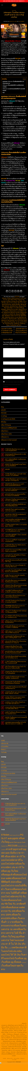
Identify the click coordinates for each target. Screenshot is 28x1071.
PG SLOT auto (22, 298)
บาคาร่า (24, 301)
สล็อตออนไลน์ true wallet (12, 309)
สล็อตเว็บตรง (4, 431)
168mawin (4, 298)
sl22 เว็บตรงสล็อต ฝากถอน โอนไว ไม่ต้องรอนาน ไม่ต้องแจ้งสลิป (15, 667)
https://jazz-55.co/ (6, 1007)
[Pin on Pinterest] (18, 291)
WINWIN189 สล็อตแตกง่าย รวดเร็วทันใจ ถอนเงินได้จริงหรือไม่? (14, 484)
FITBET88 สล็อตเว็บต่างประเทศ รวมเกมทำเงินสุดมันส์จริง (15, 449)
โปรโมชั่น (4, 752)
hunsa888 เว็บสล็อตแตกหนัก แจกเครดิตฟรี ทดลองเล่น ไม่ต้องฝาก (14, 591)
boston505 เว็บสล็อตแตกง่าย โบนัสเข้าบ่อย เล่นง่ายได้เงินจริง (15, 489)
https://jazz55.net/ (7, 1002)
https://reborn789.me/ (20, 1000)
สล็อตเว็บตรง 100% (6, 434)
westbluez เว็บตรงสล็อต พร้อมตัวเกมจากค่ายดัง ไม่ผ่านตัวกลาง (15, 702)
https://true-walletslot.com (9, 1005)
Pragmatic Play (21, 299)
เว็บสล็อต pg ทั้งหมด (11, 962)
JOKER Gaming (15, 298)
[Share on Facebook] (9, 291)
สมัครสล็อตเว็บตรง (14, 306)
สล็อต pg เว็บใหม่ (22, 306)
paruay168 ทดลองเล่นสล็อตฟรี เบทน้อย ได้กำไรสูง (16, 560)
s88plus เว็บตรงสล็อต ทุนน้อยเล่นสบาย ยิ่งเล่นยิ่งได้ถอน (15, 621)
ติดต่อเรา (3, 749)
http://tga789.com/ (18, 987)
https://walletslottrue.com (18, 1002)
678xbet (9, 298)
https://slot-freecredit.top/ (15, 1023)
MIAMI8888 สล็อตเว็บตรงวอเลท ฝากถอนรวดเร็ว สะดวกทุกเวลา (15, 606)
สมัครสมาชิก (4, 743)
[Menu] (2, 5)
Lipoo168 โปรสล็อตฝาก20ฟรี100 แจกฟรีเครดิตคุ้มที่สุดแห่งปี (7, 330)
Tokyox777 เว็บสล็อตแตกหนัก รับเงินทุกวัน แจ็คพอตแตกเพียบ (16, 611)
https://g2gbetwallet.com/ (8, 1011)
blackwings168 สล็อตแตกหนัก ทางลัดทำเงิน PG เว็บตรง (15, 454)
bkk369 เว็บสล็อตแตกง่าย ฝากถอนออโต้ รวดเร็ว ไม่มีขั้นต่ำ (16, 718)
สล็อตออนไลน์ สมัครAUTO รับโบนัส (12, 312)
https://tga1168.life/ (9, 991)
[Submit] (25, 397)
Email (5, 367)
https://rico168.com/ (19, 995)
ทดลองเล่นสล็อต (21, 846)
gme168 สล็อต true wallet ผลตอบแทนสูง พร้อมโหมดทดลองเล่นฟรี (15, 652)
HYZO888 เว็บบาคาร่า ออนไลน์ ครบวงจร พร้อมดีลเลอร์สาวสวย (15, 530)
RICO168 (14, 10)
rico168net (21, 21)
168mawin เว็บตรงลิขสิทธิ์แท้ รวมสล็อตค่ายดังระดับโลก (13, 86)
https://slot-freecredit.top (20, 1003)
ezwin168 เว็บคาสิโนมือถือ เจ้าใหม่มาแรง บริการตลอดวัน (15, 555)
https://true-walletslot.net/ (14, 1021)
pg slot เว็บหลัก (21, 842)
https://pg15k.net (9, 982)
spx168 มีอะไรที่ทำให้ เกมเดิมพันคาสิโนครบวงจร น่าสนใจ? (15, 515)
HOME (3, 740)
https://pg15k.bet (21, 978)
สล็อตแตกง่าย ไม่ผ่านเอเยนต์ (7, 320)
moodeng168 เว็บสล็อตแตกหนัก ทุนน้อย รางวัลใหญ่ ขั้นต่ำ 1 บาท (15, 637)
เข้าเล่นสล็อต (4, 746)
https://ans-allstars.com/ (18, 993)
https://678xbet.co (8, 993)
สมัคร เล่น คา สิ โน (22, 303)
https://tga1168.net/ (9, 989)
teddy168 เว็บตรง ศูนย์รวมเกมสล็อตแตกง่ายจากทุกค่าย (15, 510)
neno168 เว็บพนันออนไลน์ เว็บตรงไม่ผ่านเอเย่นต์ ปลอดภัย (15, 601)
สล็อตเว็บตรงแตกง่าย (22, 318)
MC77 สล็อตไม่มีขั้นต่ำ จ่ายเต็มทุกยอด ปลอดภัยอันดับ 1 (15, 460)
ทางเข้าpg (8, 301)
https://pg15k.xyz (14, 980)
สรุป (4, 92)
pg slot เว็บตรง (13, 842)
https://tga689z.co (19, 975)
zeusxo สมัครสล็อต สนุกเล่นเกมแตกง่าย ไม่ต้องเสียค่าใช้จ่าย (15, 707)
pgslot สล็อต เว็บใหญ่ (12, 299)
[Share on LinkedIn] (21, 291)
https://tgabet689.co (19, 1018)
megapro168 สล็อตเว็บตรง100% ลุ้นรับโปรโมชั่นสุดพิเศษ (15, 672)
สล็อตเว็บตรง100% (13, 318)
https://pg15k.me (5, 980)
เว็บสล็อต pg (16, 323)
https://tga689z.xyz (6, 977)
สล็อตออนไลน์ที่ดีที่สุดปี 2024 (9, 428)
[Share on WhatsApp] (7, 291)
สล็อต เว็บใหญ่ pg (20, 307)
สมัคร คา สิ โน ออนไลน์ (11, 303)
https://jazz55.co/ (9, 1009)
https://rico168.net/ (9, 995)
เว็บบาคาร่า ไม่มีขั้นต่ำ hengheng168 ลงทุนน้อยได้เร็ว (15, 540)
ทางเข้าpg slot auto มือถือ (16, 301)
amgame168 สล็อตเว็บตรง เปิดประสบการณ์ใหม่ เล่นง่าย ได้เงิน (14, 647)
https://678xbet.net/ (19, 991)
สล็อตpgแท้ (3, 309)
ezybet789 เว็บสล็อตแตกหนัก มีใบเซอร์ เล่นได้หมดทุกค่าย (15, 687)
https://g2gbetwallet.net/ (20, 1011)
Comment (6, 346)
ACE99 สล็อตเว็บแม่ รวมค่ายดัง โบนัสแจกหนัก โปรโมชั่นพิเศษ (15, 474)
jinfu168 (3, 410)
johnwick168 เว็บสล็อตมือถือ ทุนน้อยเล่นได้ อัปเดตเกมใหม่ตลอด (15, 682)
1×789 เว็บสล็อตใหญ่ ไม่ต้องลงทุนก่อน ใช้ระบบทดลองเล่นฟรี (15, 662)
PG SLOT (18, 835)
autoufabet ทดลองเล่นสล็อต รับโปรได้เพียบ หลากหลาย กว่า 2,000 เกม (15, 723)
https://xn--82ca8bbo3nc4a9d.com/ (14, 1012)
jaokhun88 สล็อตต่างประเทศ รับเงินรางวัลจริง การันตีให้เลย (14, 626)
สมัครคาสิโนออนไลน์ (6, 304)
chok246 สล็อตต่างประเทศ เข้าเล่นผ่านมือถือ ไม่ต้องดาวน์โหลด (15, 692)
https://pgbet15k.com (18, 982)
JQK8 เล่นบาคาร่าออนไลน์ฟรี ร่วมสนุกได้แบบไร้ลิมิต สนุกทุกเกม (15, 631)
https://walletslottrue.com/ (10, 1020)
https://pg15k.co (23, 980)
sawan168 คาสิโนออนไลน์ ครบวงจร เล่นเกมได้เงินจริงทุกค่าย (15, 596)
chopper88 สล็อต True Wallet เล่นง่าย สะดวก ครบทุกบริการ (15, 545)
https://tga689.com (19, 1014)
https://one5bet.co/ (19, 996)
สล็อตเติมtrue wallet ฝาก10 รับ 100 (12, 315)
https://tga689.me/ (8, 1016)
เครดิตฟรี (9, 947)
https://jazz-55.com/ (15, 1007)
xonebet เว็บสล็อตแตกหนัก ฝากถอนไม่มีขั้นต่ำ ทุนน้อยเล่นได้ (15, 677)
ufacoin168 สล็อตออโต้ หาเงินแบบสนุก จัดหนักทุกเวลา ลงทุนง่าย (15, 642)
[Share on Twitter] (12, 291)
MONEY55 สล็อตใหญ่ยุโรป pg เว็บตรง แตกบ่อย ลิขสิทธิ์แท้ (15, 465)
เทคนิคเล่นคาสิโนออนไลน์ (9, 322)
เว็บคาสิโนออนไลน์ (9, 323)
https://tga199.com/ (8, 998)
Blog (2, 407)
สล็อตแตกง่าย (5, 437)
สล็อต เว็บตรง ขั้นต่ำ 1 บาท (10, 307)
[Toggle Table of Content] (23, 79)
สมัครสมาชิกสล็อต (16, 304)
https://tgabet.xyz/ (9, 987)
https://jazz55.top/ (20, 1005)
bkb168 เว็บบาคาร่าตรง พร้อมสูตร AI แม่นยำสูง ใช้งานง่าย (15, 566)
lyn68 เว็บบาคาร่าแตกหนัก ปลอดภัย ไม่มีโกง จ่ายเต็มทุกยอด (15, 576)
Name (5, 360)
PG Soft (5, 299)
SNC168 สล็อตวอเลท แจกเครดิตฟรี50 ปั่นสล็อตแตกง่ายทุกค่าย (15, 581)
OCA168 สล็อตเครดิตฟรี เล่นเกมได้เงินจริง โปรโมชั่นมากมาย (15, 657)
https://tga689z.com (9, 975)
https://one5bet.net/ (9, 996)
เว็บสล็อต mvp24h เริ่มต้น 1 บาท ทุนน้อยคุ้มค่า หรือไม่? (16, 525)
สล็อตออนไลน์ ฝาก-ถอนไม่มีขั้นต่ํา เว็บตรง (14, 885)
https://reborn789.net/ (19, 998)
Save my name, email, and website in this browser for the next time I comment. (13, 384)
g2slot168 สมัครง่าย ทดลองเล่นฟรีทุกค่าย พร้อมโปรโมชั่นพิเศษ (21, 330)
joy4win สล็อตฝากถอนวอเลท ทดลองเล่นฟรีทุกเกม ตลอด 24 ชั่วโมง (15, 697)
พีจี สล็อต (4, 303)
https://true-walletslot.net (8, 1000)
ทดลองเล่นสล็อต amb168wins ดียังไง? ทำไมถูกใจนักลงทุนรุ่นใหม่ (15, 520)
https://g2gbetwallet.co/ (9, 1014)
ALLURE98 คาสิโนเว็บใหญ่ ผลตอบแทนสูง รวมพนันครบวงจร (16, 616)
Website (5, 374)
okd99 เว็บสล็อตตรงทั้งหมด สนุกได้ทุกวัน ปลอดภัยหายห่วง (15, 713)
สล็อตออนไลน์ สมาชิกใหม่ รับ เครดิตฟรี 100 (13, 904)
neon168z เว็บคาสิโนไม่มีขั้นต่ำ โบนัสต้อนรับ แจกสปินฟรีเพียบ (15, 571)
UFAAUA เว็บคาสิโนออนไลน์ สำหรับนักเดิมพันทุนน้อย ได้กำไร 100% (16, 586)
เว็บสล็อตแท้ (23, 962)
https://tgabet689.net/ (9, 1018)
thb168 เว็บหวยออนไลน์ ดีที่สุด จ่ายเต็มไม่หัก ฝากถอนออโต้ (15, 550)
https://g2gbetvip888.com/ (20, 1009)
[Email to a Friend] (15, 291)
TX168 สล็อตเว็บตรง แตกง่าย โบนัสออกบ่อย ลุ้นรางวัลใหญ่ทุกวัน (16, 479)
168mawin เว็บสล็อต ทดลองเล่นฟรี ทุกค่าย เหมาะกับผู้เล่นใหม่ (15, 500)
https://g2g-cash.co (12, 978)
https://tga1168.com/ (18, 986)
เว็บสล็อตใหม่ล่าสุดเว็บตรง (15, 325)
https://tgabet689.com (18, 1016)
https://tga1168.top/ (19, 989)
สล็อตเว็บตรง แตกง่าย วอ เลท (11, 317)
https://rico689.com (16, 977)
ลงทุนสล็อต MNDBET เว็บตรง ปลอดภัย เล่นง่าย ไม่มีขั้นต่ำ (15, 535)
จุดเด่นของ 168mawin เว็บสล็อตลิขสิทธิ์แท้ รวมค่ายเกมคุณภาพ (13, 82)
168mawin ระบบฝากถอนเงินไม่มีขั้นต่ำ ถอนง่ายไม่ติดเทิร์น (14, 89)
